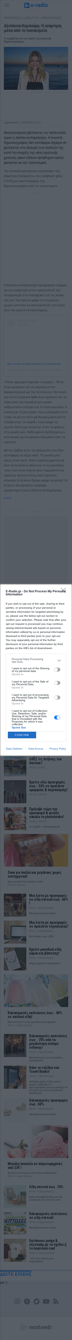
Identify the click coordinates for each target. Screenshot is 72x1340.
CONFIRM (22, 735)
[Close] (64, 591)
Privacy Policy (57, 748)
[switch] (57, 670)
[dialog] (36, 670)
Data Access (35, 748)
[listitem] (36, 660)
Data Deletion (14, 748)
